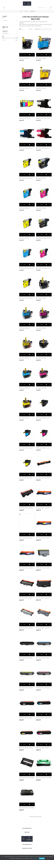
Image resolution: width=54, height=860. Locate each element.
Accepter (42, 858)
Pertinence (43, 29)
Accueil (4, 16)
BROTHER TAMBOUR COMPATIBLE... (27, 777)
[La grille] (20, 29)
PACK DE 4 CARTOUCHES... (25, 118)
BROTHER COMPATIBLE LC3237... (43, 417)
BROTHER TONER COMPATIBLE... (43, 477)
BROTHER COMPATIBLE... (24, 58)
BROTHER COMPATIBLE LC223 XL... (43, 238)
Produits (5, 20)
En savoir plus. (35, 858)
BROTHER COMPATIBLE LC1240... (43, 118)
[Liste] (22, 29)
